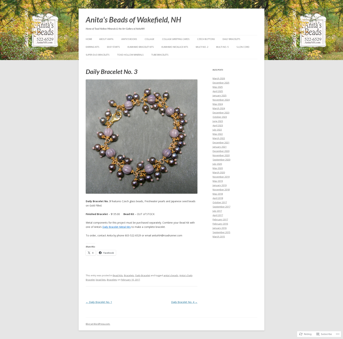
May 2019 (218, 181)
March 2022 (219, 138)
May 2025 (218, 87)
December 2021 (221, 142)
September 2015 (221, 232)
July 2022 (217, 129)
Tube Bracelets (159, 54)
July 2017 (217, 211)
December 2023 (221, 112)
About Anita (106, 39)
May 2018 (218, 193)
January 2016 (220, 228)
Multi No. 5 (222, 46)
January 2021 (220, 146)
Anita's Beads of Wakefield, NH (133, 19)
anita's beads (170, 275)
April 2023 (218, 125)
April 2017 (218, 215)
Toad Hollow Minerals (130, 54)
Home (89, 39)
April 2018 (218, 198)
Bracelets (129, 275)
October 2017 (220, 202)
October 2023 (220, 116)
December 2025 (221, 82)
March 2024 (219, 108)
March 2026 (219, 78)
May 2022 (218, 134)
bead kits (101, 279)
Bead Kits (118, 275)
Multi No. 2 (202, 46)
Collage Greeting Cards (175, 39)
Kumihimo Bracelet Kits (141, 46)
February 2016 (220, 223)
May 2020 (218, 168)
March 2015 (219, 236)
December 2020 (221, 151)
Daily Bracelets (231, 39)
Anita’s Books (129, 39)
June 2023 (218, 121)
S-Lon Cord (243, 46)
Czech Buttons (206, 39)
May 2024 (218, 104)
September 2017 (221, 206)
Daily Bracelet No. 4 (184, 302)
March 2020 (219, 172)
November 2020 (221, 155)
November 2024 (221, 99)
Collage (149, 39)
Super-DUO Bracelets (97, 54)
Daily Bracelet (142, 275)
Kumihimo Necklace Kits (174, 46)
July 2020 (217, 163)
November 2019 (221, 176)
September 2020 (221, 159)
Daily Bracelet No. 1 (99, 302)
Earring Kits (92, 46)
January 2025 (220, 95)
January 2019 (220, 185)
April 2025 (218, 91)
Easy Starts (113, 46)
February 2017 (220, 219)
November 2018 (221, 189)
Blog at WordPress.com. (98, 323)
